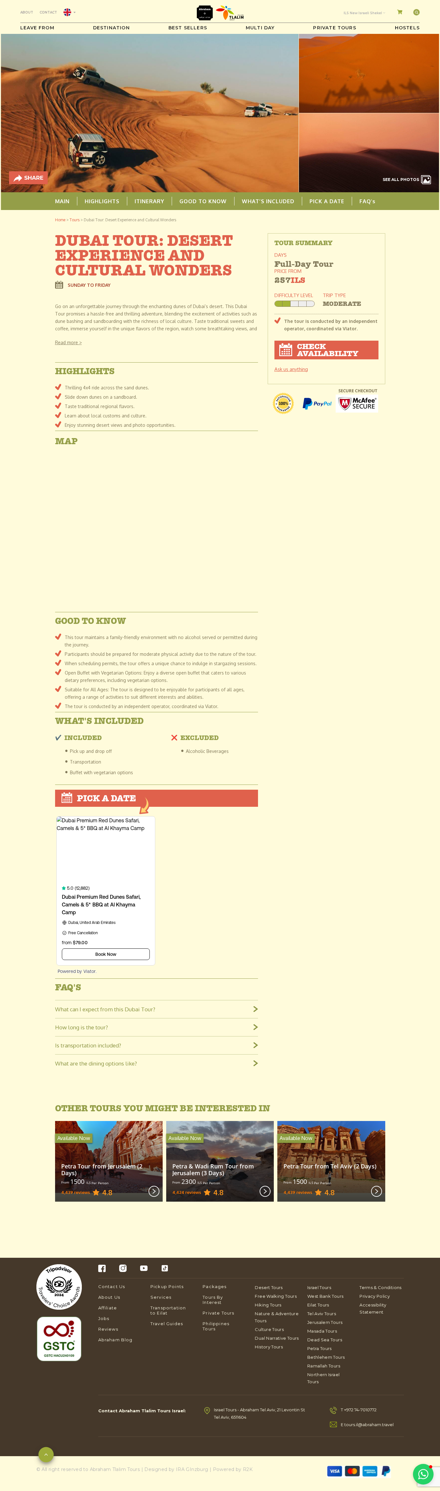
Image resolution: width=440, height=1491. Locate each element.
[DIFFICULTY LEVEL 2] (294, 304)
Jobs (104, 1318)
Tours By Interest (213, 1300)
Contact (48, 12)
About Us (109, 1297)
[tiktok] (164, 1268)
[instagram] (123, 1268)
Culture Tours (269, 1329)
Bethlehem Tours (326, 1357)
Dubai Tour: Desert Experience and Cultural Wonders (130, 219)
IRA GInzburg (192, 1469)
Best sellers (187, 28)
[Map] (156, 528)
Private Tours (334, 28)
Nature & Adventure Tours (276, 1317)
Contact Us (111, 1286)
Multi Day (260, 28)
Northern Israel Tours (323, 1378)
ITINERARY (149, 201)
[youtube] (144, 1268)
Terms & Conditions (380, 1287)
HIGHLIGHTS (102, 201)
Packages (214, 1286)
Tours (75, 219)
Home (60, 219)
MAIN (62, 201)
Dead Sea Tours (324, 1339)
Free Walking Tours (275, 1296)
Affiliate (107, 1307)
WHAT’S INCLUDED (268, 201)
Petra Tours (319, 1348)
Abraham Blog (115, 1339)
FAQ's (367, 201)
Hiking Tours (268, 1304)
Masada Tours (322, 1331)
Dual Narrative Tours (277, 1338)
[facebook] (102, 1268)
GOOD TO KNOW (203, 201)
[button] (423, 1474)
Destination (111, 28)
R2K (248, 1469)
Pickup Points (167, 1286)
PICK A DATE (327, 201)
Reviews (108, 1329)
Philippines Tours (216, 1326)
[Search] (416, 12)
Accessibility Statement (373, 1308)
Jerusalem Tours (324, 1322)
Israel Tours (319, 1287)
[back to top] (46, 1456)
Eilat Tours (318, 1304)
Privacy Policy (374, 1296)
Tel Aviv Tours (321, 1313)
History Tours (269, 1346)
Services (160, 1297)
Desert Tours (268, 1287)
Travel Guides (166, 1323)
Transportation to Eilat (168, 1310)
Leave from (37, 28)
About (26, 12)
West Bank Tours (325, 1296)
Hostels (407, 28)
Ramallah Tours (323, 1365)
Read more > (68, 342)
